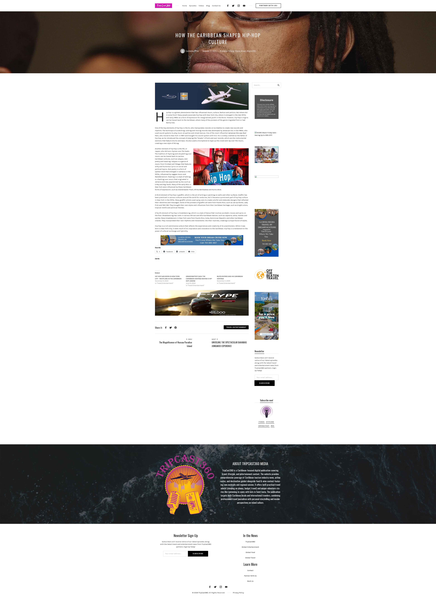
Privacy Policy (238, 593)
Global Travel (250, 558)
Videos (201, 6)
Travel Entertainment (236, 327)
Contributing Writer (192, 51)
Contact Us (216, 6)
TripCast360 (250, 542)
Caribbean (224, 51)
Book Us (250, 581)
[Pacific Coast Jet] (202, 96)
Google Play (263, 426)
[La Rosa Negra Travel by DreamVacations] (202, 240)
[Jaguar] (202, 303)
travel (244, 51)
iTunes (261, 422)
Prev (190, 339)
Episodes (192, 6)
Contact (250, 570)
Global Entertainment (250, 547)
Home (184, 6)
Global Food (250, 552)
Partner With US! (268, 6)
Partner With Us (250, 576)
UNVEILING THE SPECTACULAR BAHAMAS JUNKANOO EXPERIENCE (229, 344)
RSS (272, 426)
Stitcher (270, 422)
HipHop (231, 51)
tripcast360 (252, 51)
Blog (208, 6)
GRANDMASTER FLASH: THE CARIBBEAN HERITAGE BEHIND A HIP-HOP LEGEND (199, 278)
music (238, 51)
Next (214, 339)
